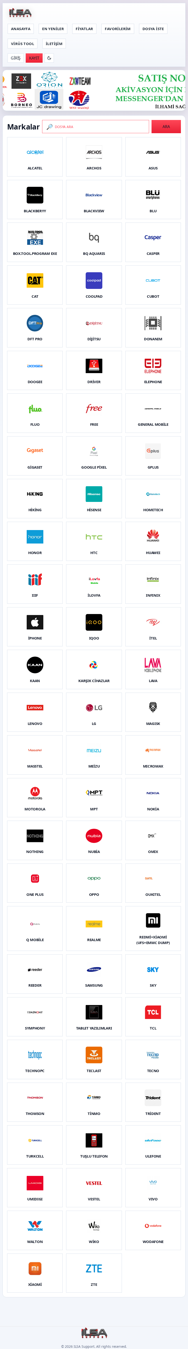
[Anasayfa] (20, 13)
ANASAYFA (20, 28)
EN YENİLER (53, 28)
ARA (166, 126)
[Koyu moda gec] (49, 58)
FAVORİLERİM (117, 28)
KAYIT (34, 58)
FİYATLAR (84, 28)
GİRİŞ (16, 58)
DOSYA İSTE (153, 28)
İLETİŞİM (54, 43)
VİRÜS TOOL (22, 43)
